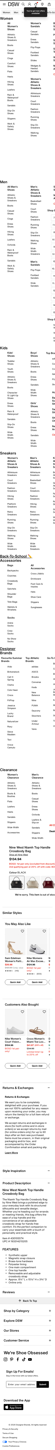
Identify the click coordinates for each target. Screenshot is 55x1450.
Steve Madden (11, 733)
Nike (34, 700)
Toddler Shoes (11, 362)
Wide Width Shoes (10, 435)
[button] (22, 931)
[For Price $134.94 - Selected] (16, 882)
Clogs (10, 58)
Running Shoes (35, 118)
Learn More (11, 1152)
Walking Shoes (34, 134)
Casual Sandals (34, 33)
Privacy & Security (10, 1429)
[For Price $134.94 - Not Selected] (32, 882)
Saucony (36, 710)
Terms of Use (8, 1433)
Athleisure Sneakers (36, 95)
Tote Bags (12, 601)
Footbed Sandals (35, 54)
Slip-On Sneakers (35, 126)
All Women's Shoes (12, 26)
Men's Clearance (37, 776)
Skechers (36, 715)
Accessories (13, 832)
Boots (10, 45)
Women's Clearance (13, 776)
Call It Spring (10, 678)
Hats (33, 591)
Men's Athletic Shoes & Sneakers (36, 191)
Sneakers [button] (35, 12)
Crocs (10, 695)
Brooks (35, 676)
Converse (36, 682)
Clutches (11, 575)
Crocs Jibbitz (37, 573)
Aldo (9, 666)
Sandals (11, 105)
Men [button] (16, 12)
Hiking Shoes (10, 83)
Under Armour (35, 722)
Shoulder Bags (11, 595)
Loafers (11, 89)
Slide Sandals (34, 284)
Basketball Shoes (36, 202)
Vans (34, 729)
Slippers (11, 118)
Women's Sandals (36, 24)
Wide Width (13, 827)
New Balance (36, 694)
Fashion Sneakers (35, 110)
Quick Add (15, 982)
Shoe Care (36, 596)
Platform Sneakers (12, 505)
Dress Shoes (10, 225)
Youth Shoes (10, 370)
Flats (9, 71)
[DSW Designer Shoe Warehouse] (13, 4)
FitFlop (10, 700)
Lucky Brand (10, 715)
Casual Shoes (10, 52)
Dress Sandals (34, 41)
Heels (10, 76)
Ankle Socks (10, 624)
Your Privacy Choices (17, 1441)
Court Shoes (34, 210)
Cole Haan (12, 690)
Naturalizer (12, 721)
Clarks (10, 684)
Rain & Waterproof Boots (12, 97)
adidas (35, 666)
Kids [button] (24, 12)
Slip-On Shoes (11, 112)
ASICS (35, 671)
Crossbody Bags (12, 582)
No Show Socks (11, 640)
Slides (34, 60)
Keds (34, 687)
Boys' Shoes (34, 354)
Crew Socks (10, 632)
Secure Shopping (9, 1437)
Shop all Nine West (18, 854)
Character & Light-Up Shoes (12, 395)
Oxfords (11, 244)
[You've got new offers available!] (35, 4)
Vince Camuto (11, 746)
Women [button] (6, 12)
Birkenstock (13, 671)
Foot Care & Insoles (37, 585)
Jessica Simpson (11, 707)
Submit (42, 1384)
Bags (10, 565)
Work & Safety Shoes (11, 126)
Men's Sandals (35, 263)
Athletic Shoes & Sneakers (12, 37)
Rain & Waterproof (12, 413)
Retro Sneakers (12, 513)
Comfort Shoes (11, 65)
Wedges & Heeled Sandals (36, 68)
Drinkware (36, 578)
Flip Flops (35, 47)
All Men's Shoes (12, 188)
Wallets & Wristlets (12, 608)
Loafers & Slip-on (36, 821)
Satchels (11, 588)
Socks (11, 617)
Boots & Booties (11, 795)
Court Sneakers (35, 102)
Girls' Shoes (34, 404)
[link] (14, 963)
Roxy (9, 726)
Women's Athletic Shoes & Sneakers (36, 83)
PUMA (35, 705)
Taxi (9, 739)
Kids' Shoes (11, 354)
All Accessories (38, 566)
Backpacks (12, 570)
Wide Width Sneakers (35, 251)
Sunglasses (36, 607)
